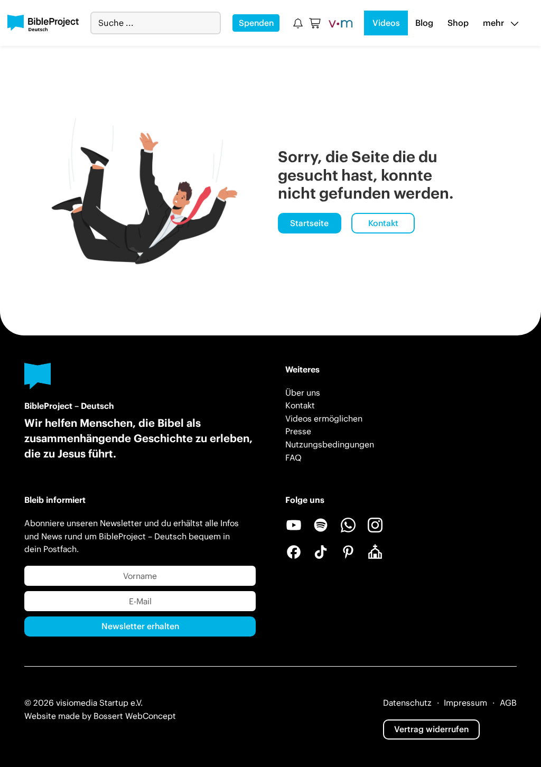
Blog (424, 22)
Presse (298, 431)
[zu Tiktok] (320, 552)
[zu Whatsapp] (348, 525)
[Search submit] (213, 23)
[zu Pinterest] (348, 552)
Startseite (309, 223)
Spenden (256, 22)
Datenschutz (407, 702)
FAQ (293, 457)
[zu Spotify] (320, 525)
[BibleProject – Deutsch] (43, 23)
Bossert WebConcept (135, 715)
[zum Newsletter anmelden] (298, 23)
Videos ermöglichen (323, 418)
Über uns (302, 392)
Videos (386, 22)
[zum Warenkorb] (315, 23)
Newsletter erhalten (140, 626)
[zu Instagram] (375, 525)
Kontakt (383, 223)
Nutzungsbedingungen (329, 444)
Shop (458, 22)
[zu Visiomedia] (340, 23)
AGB (508, 702)
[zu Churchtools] (375, 552)
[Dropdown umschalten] (514, 23)
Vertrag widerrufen (431, 729)
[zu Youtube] (293, 525)
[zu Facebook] (293, 552)
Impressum (465, 702)
